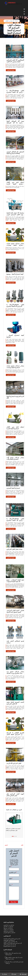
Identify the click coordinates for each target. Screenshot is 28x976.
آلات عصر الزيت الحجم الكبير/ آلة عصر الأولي (13, 943)
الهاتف (11, 878)
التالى (22, 845)
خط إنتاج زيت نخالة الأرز (8, 926)
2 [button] (12, 836)
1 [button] (11, 836)
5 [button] (16, 836)
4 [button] (15, 836)
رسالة (10, 885)
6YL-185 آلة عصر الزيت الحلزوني (10, 941)
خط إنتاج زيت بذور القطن (9, 931)
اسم (10, 866)
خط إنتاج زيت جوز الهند (8, 928)
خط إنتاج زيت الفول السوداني (9, 932)
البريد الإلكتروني (13, 872)
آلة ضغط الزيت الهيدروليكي (9, 940)
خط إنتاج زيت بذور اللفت (9, 929)
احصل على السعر (10, 70)
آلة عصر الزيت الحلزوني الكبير (10, 944)
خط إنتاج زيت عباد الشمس (9, 925)
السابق (6, 845)
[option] (14, 822)
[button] (24, 9)
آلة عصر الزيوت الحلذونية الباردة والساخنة (12, 938)
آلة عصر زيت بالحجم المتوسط (9, 946)
